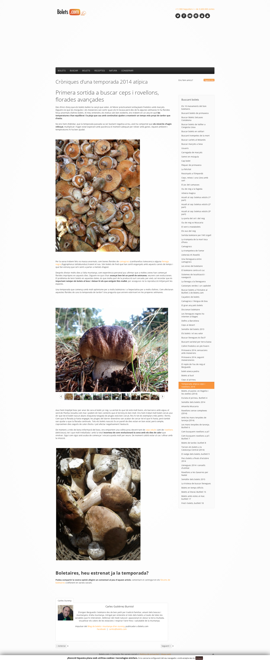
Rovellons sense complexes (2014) (194, 412)
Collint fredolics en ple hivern (195, 346)
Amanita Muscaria (190, 406)
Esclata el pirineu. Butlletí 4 (194, 398)
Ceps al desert (188, 325)
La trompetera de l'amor (192, 250)
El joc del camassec (190, 184)
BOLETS (62, 70)
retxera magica (188, 193)
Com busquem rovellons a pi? (195, 431)
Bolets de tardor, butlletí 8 (193, 442)
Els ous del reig (188, 231)
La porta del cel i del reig (193, 218)
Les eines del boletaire (192, 266)
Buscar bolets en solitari (192, 131)
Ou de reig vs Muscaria (192, 222)
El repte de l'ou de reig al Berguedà (193, 365)
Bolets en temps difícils (192, 487)
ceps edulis (151, 429)
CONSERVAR (127, 70)
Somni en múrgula (190, 156)
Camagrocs (186, 246)
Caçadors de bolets (190, 297)
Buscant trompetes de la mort (195, 135)
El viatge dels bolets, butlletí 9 (195, 454)
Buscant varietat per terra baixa (196, 341)
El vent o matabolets (191, 226)
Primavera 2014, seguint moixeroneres (192, 358)
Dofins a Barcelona (190, 320)
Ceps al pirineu (188, 379)
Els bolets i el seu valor (192, 333)
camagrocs (124, 261)
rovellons (168, 429)
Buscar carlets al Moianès (193, 139)
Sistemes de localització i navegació (193, 276)
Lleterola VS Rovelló (190, 254)
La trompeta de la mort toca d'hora (194, 241)
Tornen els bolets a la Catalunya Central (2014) (192, 448)
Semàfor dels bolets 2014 (193, 402)
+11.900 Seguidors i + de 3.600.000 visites (194, 9)
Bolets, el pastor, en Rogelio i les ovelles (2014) (194, 392)
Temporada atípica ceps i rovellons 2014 (193, 385)
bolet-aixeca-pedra (190, 371)
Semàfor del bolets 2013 (192, 329)
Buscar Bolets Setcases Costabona (192, 118)
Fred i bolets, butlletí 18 (192, 503)
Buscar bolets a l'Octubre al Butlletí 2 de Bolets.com (194, 291)
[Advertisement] (135, 42)
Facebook (101, 629)
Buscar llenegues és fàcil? (193, 337)
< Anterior (61, 646)
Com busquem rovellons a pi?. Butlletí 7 (195, 437)
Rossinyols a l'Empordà (192, 173)
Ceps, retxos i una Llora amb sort (194, 179)
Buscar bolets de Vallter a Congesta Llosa (193, 125)
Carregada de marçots (191, 152)
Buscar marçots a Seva (192, 144)
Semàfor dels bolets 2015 (193, 479)
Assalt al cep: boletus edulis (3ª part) (196, 212)
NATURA (113, 70)
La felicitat (186, 169)
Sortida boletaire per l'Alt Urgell (196, 235)
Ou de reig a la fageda (191, 189)
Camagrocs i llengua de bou (194, 301)
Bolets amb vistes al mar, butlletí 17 (193, 497)
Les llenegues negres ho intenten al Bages (192, 315)
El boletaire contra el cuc (193, 270)
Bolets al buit (187, 375)
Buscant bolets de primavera (195, 113)
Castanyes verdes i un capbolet (196, 285)
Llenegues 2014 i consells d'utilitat (193, 466)
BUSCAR (74, 70)
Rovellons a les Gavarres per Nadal (194, 473)
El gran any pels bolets (192, 305)
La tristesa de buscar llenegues (196, 483)
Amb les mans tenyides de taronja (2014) (193, 419)
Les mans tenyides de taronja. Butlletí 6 (195, 426)
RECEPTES (99, 70)
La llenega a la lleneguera (193, 281)
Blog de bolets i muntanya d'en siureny (106, 626)
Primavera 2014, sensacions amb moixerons (194, 351)
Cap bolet (185, 160)
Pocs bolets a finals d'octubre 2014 (195, 459)
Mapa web (166, 654)
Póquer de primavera (191, 165)
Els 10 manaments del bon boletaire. (193, 107)
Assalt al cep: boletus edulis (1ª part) (196, 198)
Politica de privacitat (149, 654)
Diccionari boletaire (190, 309)
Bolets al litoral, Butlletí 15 (193, 492)
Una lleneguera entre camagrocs (191, 260)
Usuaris (185, 148)
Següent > (166, 646)
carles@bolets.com (118, 629)
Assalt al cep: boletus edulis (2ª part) (196, 205)
